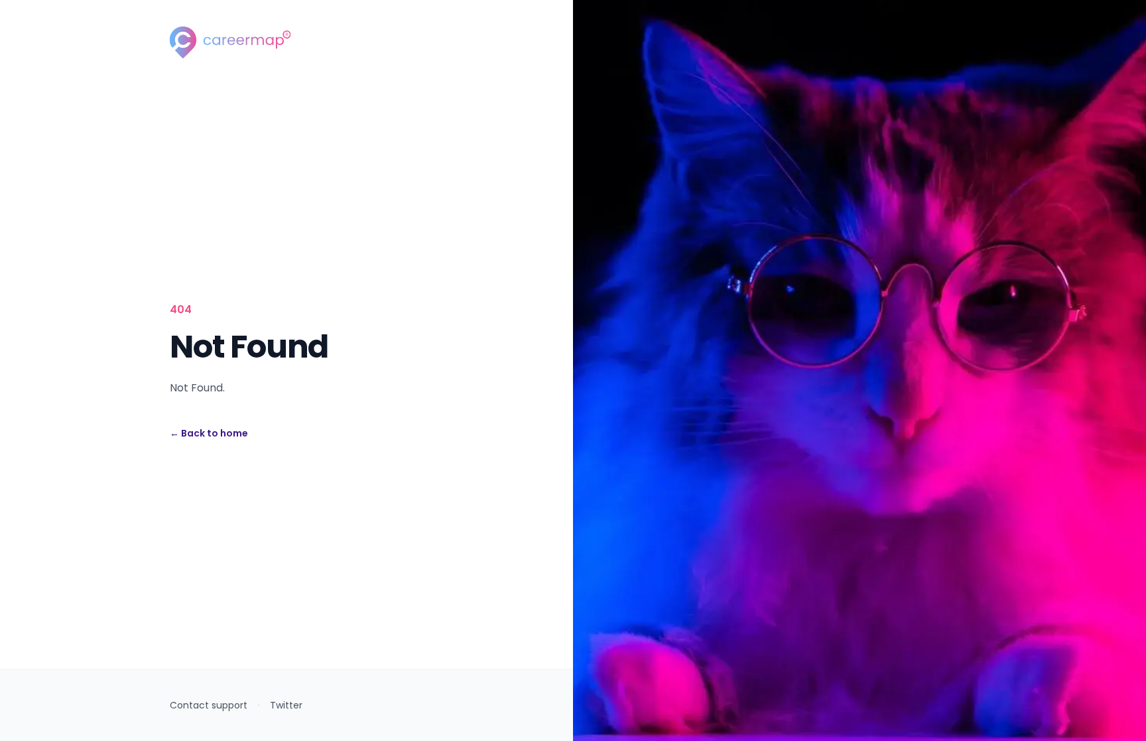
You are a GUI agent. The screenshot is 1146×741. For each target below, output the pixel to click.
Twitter (286, 705)
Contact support (208, 705)
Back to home (209, 433)
